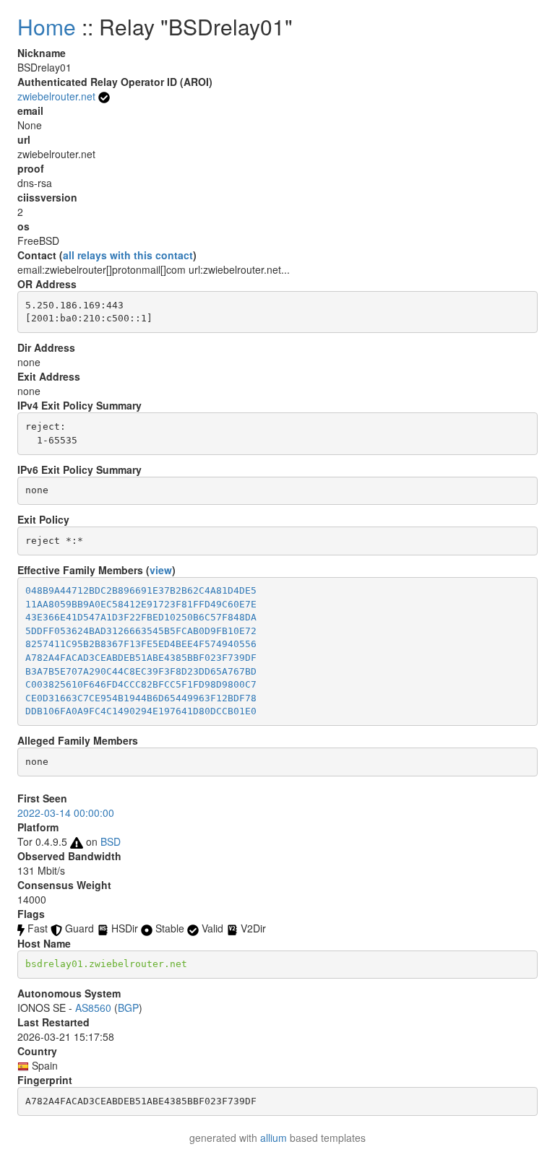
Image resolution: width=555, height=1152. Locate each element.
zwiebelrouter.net (56, 96)
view (161, 570)
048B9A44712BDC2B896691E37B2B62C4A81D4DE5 (141, 590)
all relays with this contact (128, 255)
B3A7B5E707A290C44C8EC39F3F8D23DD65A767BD (141, 671)
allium (273, 1137)
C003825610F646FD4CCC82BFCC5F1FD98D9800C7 (141, 684)
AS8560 (93, 1007)
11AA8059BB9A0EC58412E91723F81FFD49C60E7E (141, 604)
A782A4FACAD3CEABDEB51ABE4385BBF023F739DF (141, 657)
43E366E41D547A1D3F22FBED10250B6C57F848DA (141, 617)
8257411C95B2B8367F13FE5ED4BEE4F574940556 (141, 643)
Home (46, 26)
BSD (110, 841)
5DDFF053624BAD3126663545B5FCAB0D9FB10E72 (141, 630)
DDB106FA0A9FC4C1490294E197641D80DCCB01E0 (141, 711)
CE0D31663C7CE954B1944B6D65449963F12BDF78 (141, 698)
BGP (128, 1007)
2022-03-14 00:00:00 (65, 812)
